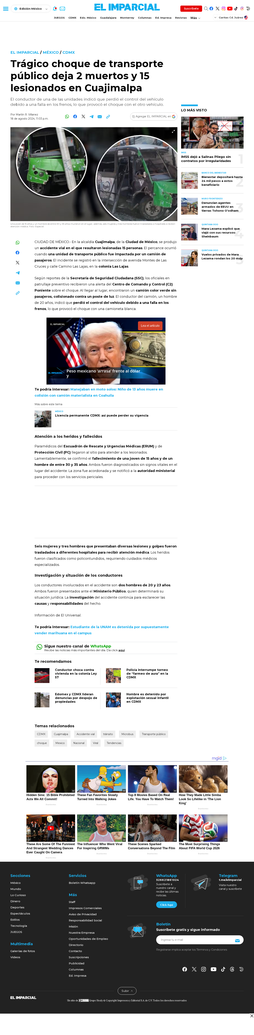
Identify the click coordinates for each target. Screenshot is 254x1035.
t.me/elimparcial (230, 879)
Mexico (60, 743)
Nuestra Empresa (81, 932)
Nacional (78, 743)
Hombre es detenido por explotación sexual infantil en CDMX (147, 697)
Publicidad (76, 963)
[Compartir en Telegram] (91, 116)
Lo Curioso (18, 895)
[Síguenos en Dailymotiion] (241, 969)
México (51, 52)
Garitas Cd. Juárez (231, 17)
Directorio (76, 945)
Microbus (127, 734)
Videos (15, 957)
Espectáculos (20, 913)
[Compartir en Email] (99, 116)
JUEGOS (59, 17)
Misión (73, 926)
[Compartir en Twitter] (83, 116)
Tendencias (114, 743)
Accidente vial (86, 734)
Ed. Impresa (163, 17)
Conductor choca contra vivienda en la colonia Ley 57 (76, 673)
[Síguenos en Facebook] (211, 8)
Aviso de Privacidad (83, 914)
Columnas (145, 17)
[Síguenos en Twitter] (217, 8)
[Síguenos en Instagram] (224, 8)
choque (42, 743)
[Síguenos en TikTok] (236, 8)
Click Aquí (166, 904)
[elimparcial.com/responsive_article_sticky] (251, 1015)
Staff (72, 902)
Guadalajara (108, 17)
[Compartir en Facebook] (75, 116)
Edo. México (88, 17)
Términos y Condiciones (211, 949)
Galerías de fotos (22, 951)
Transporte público (154, 734)
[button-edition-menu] (215, 17)
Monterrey (127, 17)
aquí (121, 650)
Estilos (15, 919)
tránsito (108, 734)
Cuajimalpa (61, 734)
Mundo (15, 889)
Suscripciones (79, 957)
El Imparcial (24, 52)
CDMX (72, 17)
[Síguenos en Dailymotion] (248, 8)
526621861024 (167, 879)
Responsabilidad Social (85, 920)
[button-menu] (5, 8)
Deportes (17, 907)
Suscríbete (191, 8)
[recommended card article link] (43, 419)
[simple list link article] (212, 134)
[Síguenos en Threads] (242, 8)
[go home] (23, 997)
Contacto (75, 951)
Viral (95, 743)
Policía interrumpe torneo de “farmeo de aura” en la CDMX (147, 673)
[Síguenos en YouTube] (230, 8)
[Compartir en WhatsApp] (67, 116)
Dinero (15, 901)
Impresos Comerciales (85, 908)
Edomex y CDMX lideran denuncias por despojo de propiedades (76, 697)
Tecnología (18, 926)
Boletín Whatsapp (82, 883)
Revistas (181, 17)
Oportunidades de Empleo (88, 939)
